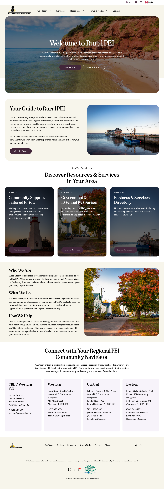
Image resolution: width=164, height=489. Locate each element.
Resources (75, 10)
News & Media (97, 10)
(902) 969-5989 (134, 409)
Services (60, 10)
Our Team (42, 10)
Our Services (70, 67)
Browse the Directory (125, 250)
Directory (109, 445)
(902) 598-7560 (94, 409)
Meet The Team (93, 67)
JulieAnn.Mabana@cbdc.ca (99, 412)
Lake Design (95, 478)
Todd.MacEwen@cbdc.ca (59, 415)
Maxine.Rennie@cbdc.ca (20, 413)
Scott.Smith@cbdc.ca (57, 412)
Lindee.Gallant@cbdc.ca (137, 412)
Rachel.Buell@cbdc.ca (136, 418)
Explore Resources (72, 250)
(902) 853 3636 (16, 410)
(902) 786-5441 (94, 415)
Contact (116, 10)
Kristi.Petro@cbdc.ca (96, 418)
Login (130, 2)
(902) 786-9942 (133, 415)
